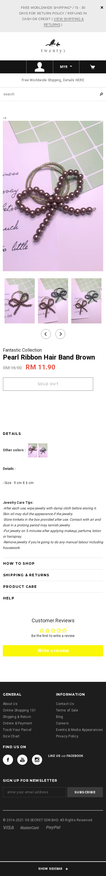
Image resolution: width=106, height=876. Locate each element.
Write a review (53, 650)
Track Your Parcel (17, 730)
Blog (59, 717)
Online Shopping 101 (19, 710)
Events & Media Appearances (79, 730)
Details (12, 434)
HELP (8, 598)
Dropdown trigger (40, 66)
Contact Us (65, 704)
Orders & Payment (17, 723)
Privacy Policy (67, 736)
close (102, 7)
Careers (62, 723)
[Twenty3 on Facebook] (8, 760)
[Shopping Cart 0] (92, 66)
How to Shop (19, 563)
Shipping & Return (17, 717)
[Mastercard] (29, 827)
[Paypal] (53, 827)
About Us (10, 704)
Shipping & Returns (26, 575)
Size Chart (11, 736)
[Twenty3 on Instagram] (37, 760)
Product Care (20, 586)
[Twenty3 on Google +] (22, 760)
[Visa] (8, 827)
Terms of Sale (67, 710)
